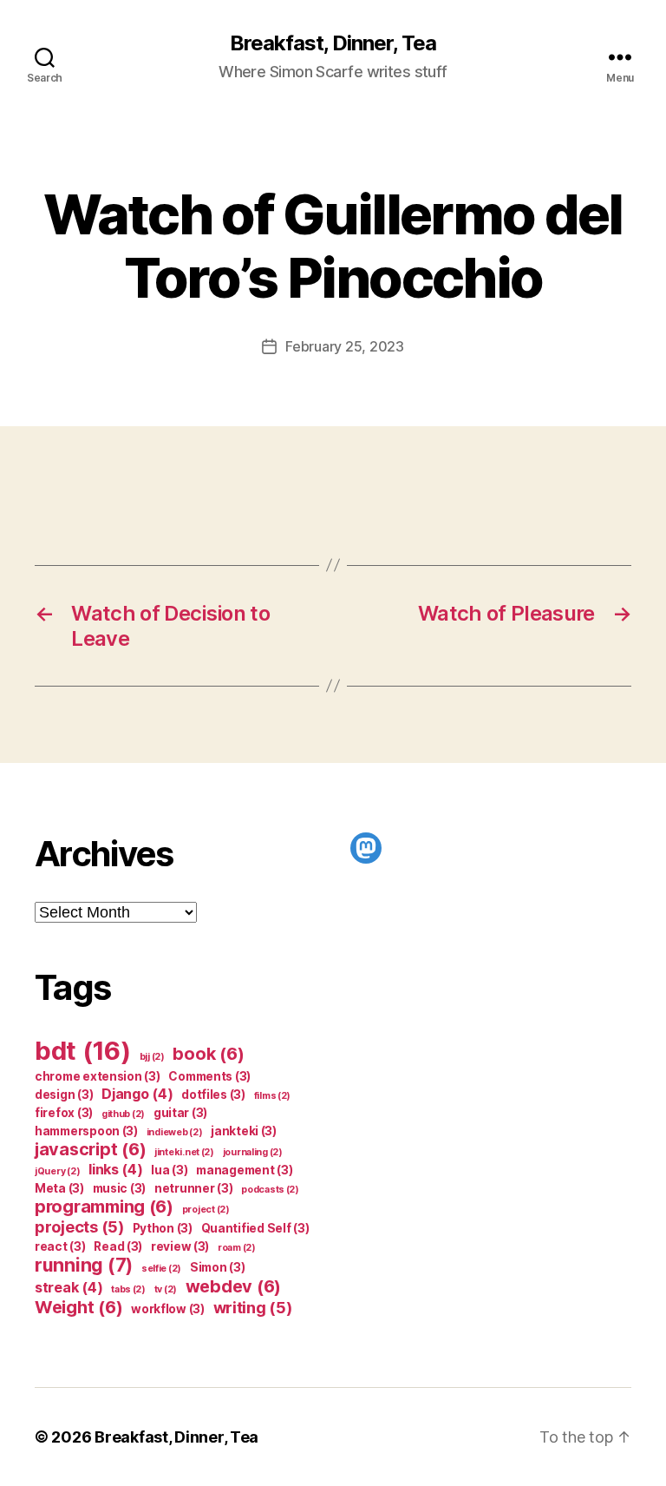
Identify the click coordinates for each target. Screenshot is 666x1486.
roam (237, 1247)
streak (68, 1287)
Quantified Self (255, 1228)
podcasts (270, 1189)
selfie (161, 1268)
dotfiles (213, 1094)
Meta (59, 1188)
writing (252, 1307)
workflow (168, 1309)
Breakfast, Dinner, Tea (333, 43)
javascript (90, 1149)
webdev (233, 1286)
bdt (83, 1051)
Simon (217, 1267)
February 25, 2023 (344, 346)
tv (165, 1289)
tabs (128, 1289)
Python (163, 1228)
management (244, 1170)
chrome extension (97, 1076)
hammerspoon (86, 1131)
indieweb (175, 1132)
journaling (253, 1152)
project (206, 1209)
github (123, 1114)
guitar (180, 1113)
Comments (209, 1076)
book (208, 1053)
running (84, 1265)
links (115, 1169)
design (64, 1094)
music (120, 1188)
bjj (152, 1056)
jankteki (244, 1131)
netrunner (193, 1188)
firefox (64, 1113)
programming (104, 1206)
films (272, 1095)
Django (137, 1093)
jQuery (57, 1171)
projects (79, 1226)
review (180, 1246)
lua (169, 1170)
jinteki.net (184, 1152)
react (60, 1246)
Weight (78, 1307)
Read (118, 1246)
